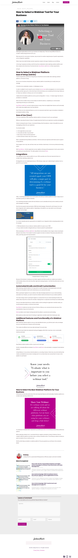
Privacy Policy (36, 550)
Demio (48, 66)
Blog (53, 2)
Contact (57, 2)
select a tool (45, 429)
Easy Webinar (42, 66)
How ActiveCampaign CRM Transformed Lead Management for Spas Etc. (44, 484)
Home (44, 2)
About (48, 2)
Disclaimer (42, 550)
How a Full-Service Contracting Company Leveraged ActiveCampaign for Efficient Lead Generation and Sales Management (47, 465)
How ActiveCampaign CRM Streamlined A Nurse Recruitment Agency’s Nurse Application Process (45, 474)
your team (43, 89)
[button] (19, 21)
